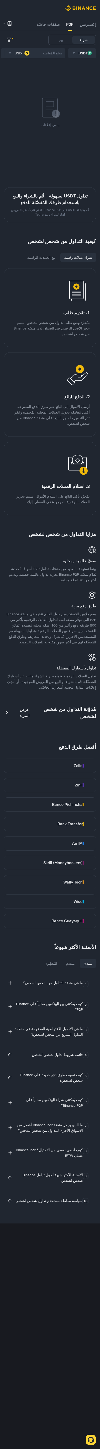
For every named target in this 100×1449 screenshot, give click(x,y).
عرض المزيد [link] (24, 712)
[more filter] (9, 39)
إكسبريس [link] (88, 24)
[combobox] (82, 53)
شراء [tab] (84, 40)
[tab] (88, 24)
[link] (50, 766)
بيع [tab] (61, 40)
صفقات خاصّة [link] (48, 24)
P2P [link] (70, 24)
